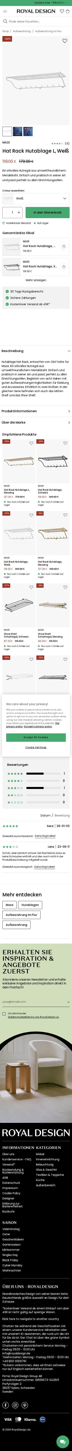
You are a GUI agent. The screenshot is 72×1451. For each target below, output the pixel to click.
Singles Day (10, 1255)
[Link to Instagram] (15, 1405)
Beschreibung (12, 351)
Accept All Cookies (36, 737)
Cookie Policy (11, 1193)
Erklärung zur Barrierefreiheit (12, 1205)
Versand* (8, 1164)
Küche (40, 1180)
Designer (8, 1198)
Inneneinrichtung (47, 1159)
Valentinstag (11, 1229)
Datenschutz (11, 1182)
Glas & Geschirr (46, 1169)
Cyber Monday (12, 1265)
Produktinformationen (19, 411)
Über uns (8, 1154)
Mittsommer (10, 1249)
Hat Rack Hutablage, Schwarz (50, 491)
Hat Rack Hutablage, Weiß (16, 563)
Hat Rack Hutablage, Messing (50, 563)
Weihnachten (11, 1270)
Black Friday (10, 1260)
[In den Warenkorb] (64, 247)
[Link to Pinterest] (25, 1405)
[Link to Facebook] (5, 1405)
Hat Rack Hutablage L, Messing (17, 491)
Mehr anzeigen (36, 280)
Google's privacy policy (38, 726)
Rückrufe (8, 1211)
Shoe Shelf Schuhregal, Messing (50, 635)
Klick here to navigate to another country (30, 1319)
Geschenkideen (13, 1239)
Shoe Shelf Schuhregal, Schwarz (16, 635)
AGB (5, 1177)
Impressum (10, 1188)
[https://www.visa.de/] (8, 1419)
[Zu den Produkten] (36, 247)
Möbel (40, 1154)
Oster (6, 1234)
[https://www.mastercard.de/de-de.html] (18, 1419)
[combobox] (36, 198)
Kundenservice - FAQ (16, 1159)
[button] (62, 11)
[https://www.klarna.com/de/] (30, 1419)
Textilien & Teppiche (50, 1174)
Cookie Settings (36, 747)
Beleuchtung (44, 1164)
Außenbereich (45, 1185)
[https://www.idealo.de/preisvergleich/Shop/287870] (42, 1419)
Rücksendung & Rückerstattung (13, 1171)
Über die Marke (13, 422)
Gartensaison (11, 1244)
